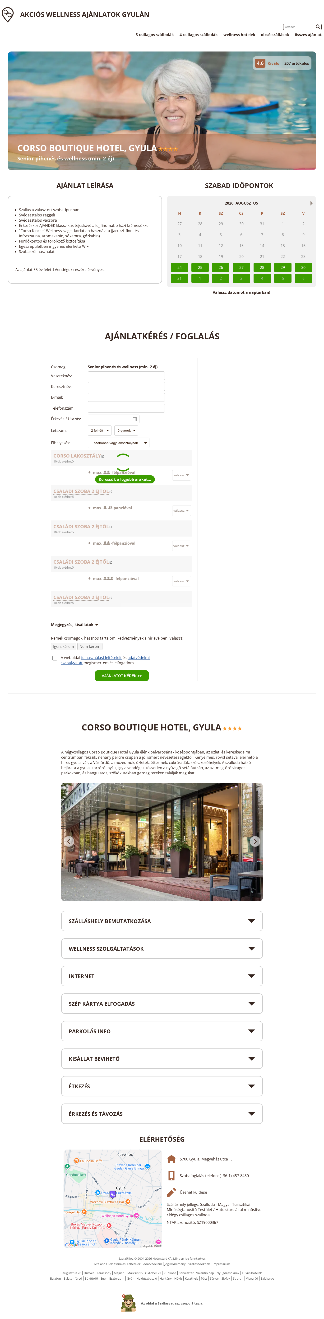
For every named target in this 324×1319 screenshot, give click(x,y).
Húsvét (89, 1273)
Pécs (204, 1278)
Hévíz (178, 1278)
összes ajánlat (308, 34)
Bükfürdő (91, 1278)
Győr (130, 1278)
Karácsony (104, 1273)
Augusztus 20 (71, 1273)
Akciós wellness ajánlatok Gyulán (84, 14)
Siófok (226, 1278)
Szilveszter (186, 1273)
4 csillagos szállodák (199, 34)
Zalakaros (267, 1278)
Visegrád (252, 1278)
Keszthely (191, 1278)
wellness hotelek (239, 34)
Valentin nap (205, 1273)
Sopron (238, 1278)
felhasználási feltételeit (101, 657)
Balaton (55, 1278)
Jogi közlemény (175, 1264)
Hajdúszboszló (146, 1278)
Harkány (166, 1278)
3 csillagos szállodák (155, 34)
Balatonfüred (73, 1278)
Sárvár (214, 1278)
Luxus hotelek (252, 1273)
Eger (104, 1278)
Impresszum (221, 1264)
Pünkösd (170, 1273)
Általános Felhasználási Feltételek (117, 1264)
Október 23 (153, 1273)
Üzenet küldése (193, 1192)
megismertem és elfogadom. (109, 662)
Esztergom (116, 1278)
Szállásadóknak (199, 1264)
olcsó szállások (275, 34)
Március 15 (135, 1273)
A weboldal (71, 657)
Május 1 (119, 1273)
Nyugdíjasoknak (228, 1273)
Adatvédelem (152, 1264)
